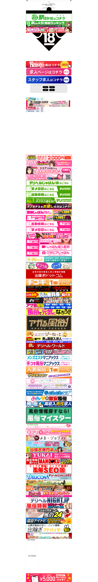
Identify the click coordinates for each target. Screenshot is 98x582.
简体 (52, 87)
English (45, 87)
